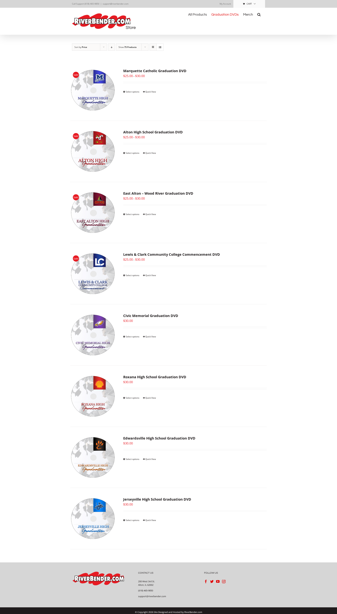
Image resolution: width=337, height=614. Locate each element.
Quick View (150, 91)
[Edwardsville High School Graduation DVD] (92, 457)
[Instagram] (224, 581)
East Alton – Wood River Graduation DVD (158, 193)
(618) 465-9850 (145, 590)
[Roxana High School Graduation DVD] (92, 396)
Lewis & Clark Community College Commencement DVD (171, 254)
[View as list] (160, 47)
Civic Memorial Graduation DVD (150, 315)
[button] (259, 14)
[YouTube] (218, 581)
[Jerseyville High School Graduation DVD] (92, 518)
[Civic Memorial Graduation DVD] (92, 335)
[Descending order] (111, 47)
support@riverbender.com (115, 3)
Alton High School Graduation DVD (153, 132)
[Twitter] (212, 581)
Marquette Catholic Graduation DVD (154, 70)
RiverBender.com (193, 612)
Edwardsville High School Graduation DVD (159, 438)
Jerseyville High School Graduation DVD (157, 499)
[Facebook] (206, 581)
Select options (132, 91)
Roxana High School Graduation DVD (154, 377)
